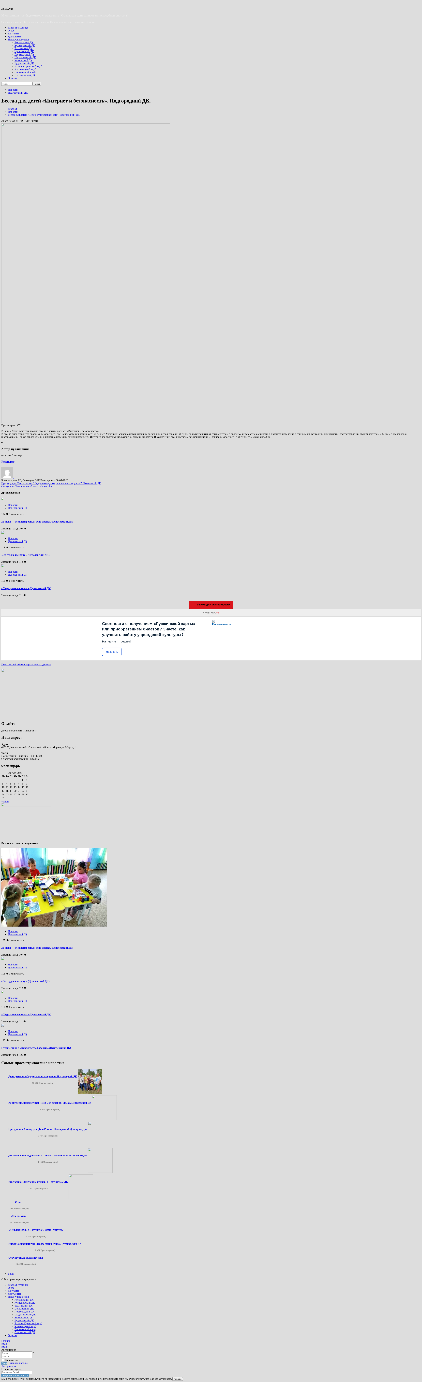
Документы (14, 36)
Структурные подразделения (25, 1257)
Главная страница (18, 27)
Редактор (8, 461)
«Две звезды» (18, 1216)
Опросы (12, 78)
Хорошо (177, 1379)
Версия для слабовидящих (213, 604)
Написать (112, 651)
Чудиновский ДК (24, 63)
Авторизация (8, 1366)
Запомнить (11, 1360)
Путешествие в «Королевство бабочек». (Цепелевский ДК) (36, 1048)
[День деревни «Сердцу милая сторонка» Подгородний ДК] (90, 1092)
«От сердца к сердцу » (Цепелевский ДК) (25, 554)
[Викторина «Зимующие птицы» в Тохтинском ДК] (81, 1198)
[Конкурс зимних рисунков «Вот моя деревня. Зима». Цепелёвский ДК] (104, 1119)
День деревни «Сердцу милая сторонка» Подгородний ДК (42, 1076)
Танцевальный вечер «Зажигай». (27, 486)
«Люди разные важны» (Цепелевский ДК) (26, 588)
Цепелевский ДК (24, 51)
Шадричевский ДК (25, 57)
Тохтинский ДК (23, 48)
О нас (11, 30)
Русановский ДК (24, 42)
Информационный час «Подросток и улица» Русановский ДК (44, 1243)
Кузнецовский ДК (25, 45)
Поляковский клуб (25, 72)
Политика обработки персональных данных (26, 664)
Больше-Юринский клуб (28, 66)
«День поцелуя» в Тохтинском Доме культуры (35, 1229)
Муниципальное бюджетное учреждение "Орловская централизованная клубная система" (64, 15)
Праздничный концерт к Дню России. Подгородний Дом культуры (47, 1129)
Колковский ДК (23, 60)
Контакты (13, 33)
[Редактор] (7, 477)
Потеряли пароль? (18, 1363)
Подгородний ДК (24, 54)
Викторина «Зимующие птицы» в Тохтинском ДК (38, 1181)
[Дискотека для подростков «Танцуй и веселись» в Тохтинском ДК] (100, 1171)
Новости (13, 89)
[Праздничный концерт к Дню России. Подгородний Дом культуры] (100, 1145)
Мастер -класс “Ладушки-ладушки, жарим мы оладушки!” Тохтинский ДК (51, 483)
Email (11, 1273)
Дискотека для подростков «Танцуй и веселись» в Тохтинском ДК (47, 1155)
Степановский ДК (25, 75)
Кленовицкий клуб (25, 69)
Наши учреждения (18, 39)
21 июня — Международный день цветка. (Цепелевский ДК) (37, 521)
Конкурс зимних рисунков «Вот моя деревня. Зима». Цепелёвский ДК (49, 1102)
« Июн (5, 801)
